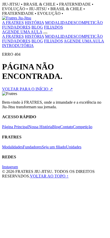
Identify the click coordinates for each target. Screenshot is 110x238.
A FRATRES (13, 22)
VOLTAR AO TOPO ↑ (49, 176)
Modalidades (12, 147)
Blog (56, 127)
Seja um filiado (54, 147)
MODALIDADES (60, 22)
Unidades (73, 147)
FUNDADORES (16, 27)
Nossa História (40, 127)
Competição (82, 127)
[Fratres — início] (16, 18)
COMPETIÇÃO (89, 22)
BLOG (37, 27)
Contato (66, 127)
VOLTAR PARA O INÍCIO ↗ (27, 89)
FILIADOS (53, 27)
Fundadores (32, 147)
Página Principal (15, 127)
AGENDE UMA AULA (22, 32)
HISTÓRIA (34, 22)
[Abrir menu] (45, 33)
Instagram (10, 167)
